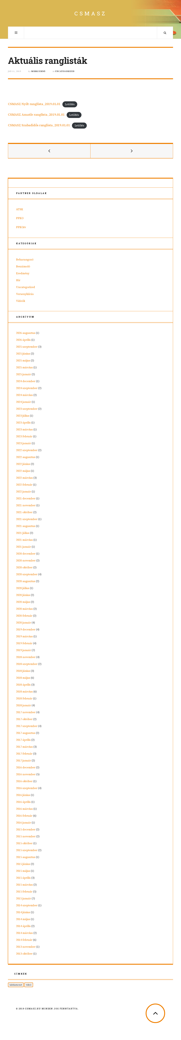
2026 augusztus (25, 333)
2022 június (23, 464)
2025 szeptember (26, 347)
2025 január (23, 374)
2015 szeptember (26, 850)
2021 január (23, 547)
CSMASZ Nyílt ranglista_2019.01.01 (34, 104)
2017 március (24, 747)
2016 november (26, 774)
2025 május (23, 360)
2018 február (24, 698)
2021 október (24, 512)
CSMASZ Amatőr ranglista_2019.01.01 (36, 115)
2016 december (25, 767)
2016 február (24, 816)
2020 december (25, 553)
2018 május (23, 678)
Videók (20, 301)
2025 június (23, 353)
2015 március (24, 885)
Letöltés (69, 104)
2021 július (22, 533)
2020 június (23, 595)
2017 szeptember (26, 726)
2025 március (24, 367)
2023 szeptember (26, 409)
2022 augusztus (25, 457)
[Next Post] (131, 151)
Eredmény (22, 273)
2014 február (24, 940)
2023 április (23, 422)
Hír (18, 280)
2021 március (24, 540)
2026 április (23, 340)
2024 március (24, 395)
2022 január (23, 491)
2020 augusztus (25, 581)
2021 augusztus (25, 526)
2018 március (24, 691)
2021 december (25, 498)
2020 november (26, 560)
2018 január (23, 705)
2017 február (24, 753)
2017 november (26, 712)
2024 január (23, 402)
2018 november (26, 657)
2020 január (23, 622)
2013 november (26, 947)
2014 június (23, 912)
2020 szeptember (26, 574)
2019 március (24, 636)
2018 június (23, 671)
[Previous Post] (49, 151)
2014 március (24, 933)
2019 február (24, 643)
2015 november (26, 836)
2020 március (24, 609)
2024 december (25, 381)
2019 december (25, 629)
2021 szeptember (26, 519)
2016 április (23, 802)
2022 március (24, 478)
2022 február (24, 484)
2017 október (24, 719)
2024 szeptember (26, 388)
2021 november (26, 505)
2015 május (23, 871)
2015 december (25, 829)
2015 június (23, 864)
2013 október (24, 953)
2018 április (23, 684)
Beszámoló (23, 266)
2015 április (23, 878)
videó (28, 984)
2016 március (24, 809)
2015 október (24, 843)
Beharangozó (24, 259)
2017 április (23, 740)
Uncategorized (65, 71)
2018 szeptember (26, 664)
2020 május (23, 602)
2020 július (22, 588)
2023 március (24, 429)
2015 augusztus (25, 857)
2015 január (23, 898)
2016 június (23, 795)
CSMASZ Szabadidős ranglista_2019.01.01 (39, 125)
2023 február (24, 436)
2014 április (23, 926)
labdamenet (16, 984)
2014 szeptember (26, 905)
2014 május (23, 919)
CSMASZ (90, 13)
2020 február (24, 616)
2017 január (23, 760)
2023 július (22, 416)
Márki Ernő (38, 71)
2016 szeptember (26, 788)
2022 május (23, 471)
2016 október (24, 781)
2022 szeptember (26, 450)
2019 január (23, 650)
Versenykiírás (25, 294)
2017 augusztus (25, 733)
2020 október (24, 567)
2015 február (24, 891)
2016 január (23, 822)
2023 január (23, 443)
